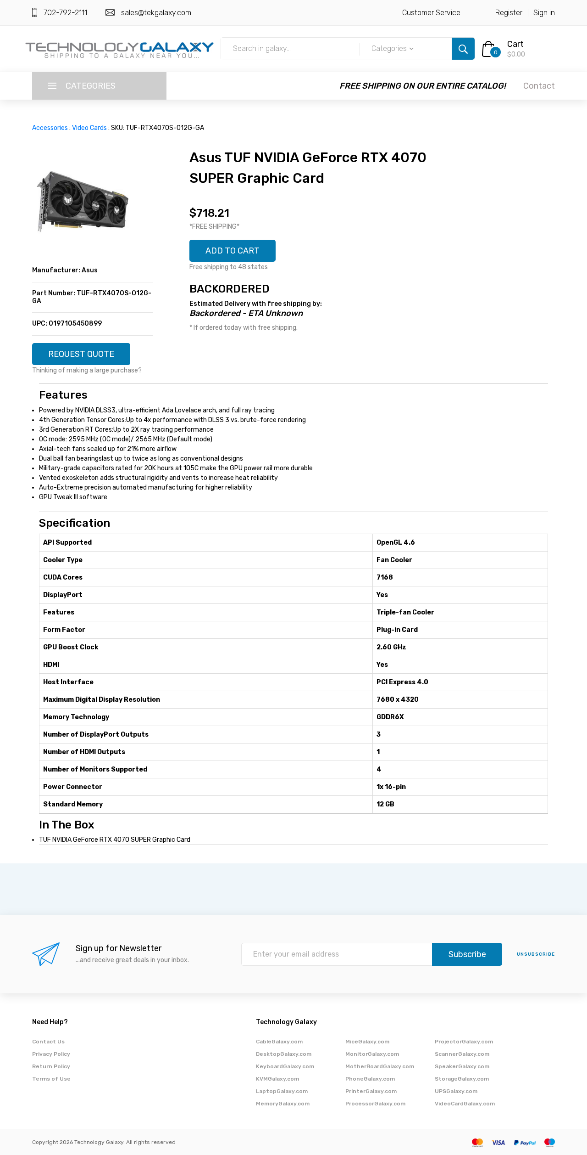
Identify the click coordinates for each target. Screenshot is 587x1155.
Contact (539, 86)
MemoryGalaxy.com (283, 1103)
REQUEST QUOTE (81, 354)
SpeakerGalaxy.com (462, 1066)
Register (508, 12)
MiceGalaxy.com (367, 1041)
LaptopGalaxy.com (282, 1091)
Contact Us (48, 1041)
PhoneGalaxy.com (370, 1079)
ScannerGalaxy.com (462, 1054)
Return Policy (51, 1066)
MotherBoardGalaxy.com (379, 1066)
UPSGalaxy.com (456, 1091)
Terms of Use (51, 1079)
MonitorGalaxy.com (372, 1054)
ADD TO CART (232, 251)
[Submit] (463, 49)
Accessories (50, 128)
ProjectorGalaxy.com (464, 1041)
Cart (515, 44)
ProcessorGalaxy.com (375, 1103)
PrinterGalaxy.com (371, 1091)
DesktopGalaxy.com (283, 1054)
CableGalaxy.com (279, 1041)
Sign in (544, 12)
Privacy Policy (51, 1054)
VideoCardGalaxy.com (465, 1103)
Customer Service (431, 12)
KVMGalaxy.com (277, 1079)
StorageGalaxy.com (462, 1079)
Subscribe (467, 954)
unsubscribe (536, 954)
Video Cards (89, 128)
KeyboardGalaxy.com (285, 1066)
